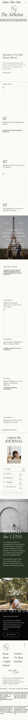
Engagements (8, 300)
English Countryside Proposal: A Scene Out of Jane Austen (12, 305)
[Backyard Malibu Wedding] (14, 454)
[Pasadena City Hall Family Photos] (14, 35)
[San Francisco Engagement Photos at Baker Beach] (13, 323)
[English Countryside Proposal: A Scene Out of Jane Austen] (14, 283)
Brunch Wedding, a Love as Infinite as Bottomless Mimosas (13, 383)
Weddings (7, 378)
